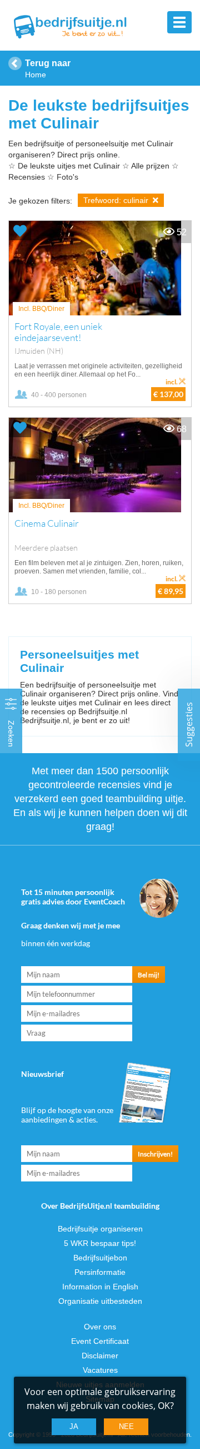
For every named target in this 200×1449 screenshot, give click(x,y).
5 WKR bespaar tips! (100, 1243)
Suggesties (189, 724)
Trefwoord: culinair (117, 200)
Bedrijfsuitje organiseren (100, 1228)
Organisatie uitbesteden (100, 1301)
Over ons (100, 1326)
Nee (126, 1426)
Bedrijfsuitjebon (100, 1257)
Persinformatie (100, 1272)
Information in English (100, 1286)
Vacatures (100, 1370)
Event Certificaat (100, 1341)
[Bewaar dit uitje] (20, 230)
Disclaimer (100, 1355)
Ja (73, 1426)
